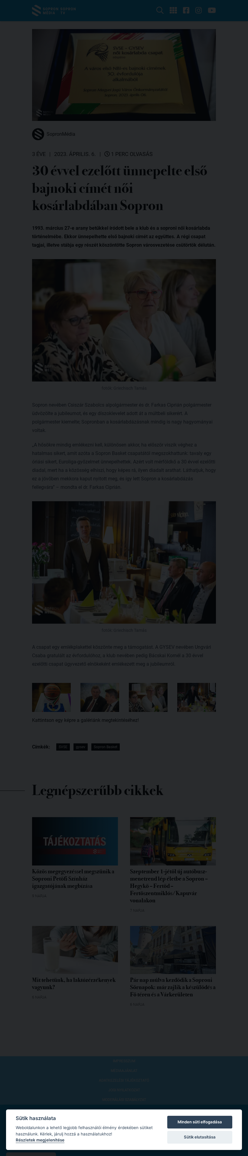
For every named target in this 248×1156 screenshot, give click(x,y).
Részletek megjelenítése (40, 1140)
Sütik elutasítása (200, 1137)
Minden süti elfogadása (200, 1121)
